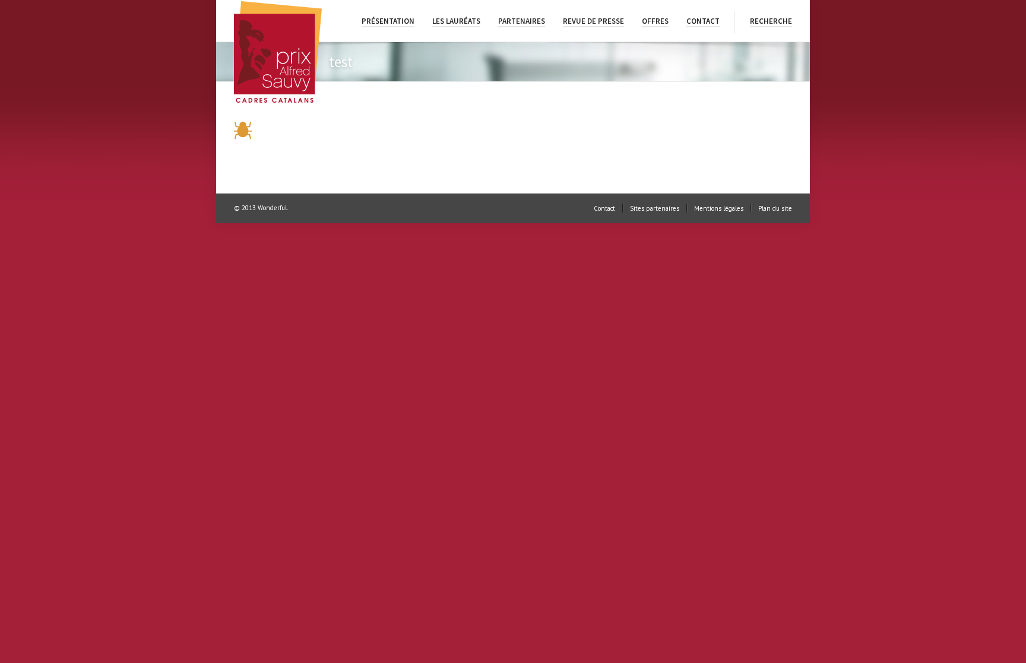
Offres (655, 21)
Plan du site (775, 208)
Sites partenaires (654, 208)
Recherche (771, 21)
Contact (703, 21)
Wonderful (272, 208)
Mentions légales (718, 208)
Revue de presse (593, 21)
